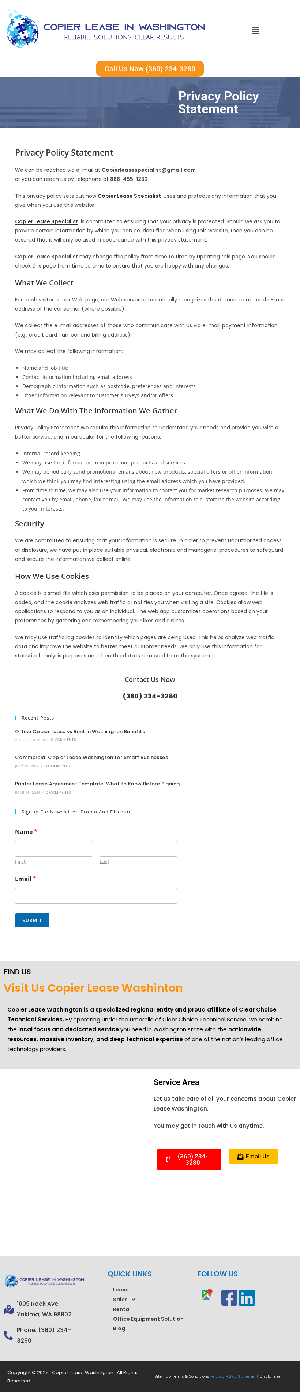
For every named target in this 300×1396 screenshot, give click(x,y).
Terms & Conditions (190, 1376)
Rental (122, 1309)
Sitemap (162, 1376)
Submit (32, 920)
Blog (119, 1328)
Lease (121, 1289)
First (20, 861)
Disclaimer (270, 1376)
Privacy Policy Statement (234, 1376)
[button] (255, 30)
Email (25, 879)
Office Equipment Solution (148, 1319)
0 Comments (63, 740)
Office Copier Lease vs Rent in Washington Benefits (80, 731)
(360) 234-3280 (150, 696)
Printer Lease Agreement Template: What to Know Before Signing (97, 783)
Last (104, 861)
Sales (120, 1299)
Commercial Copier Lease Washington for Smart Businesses (91, 757)
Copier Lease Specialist (129, 196)
